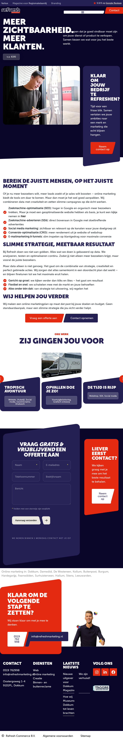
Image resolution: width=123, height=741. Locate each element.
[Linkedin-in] (105, 672)
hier (23, 216)
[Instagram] (96, 672)
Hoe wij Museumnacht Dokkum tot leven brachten (72, 704)
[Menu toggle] (82, 12)
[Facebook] (113, 672)
